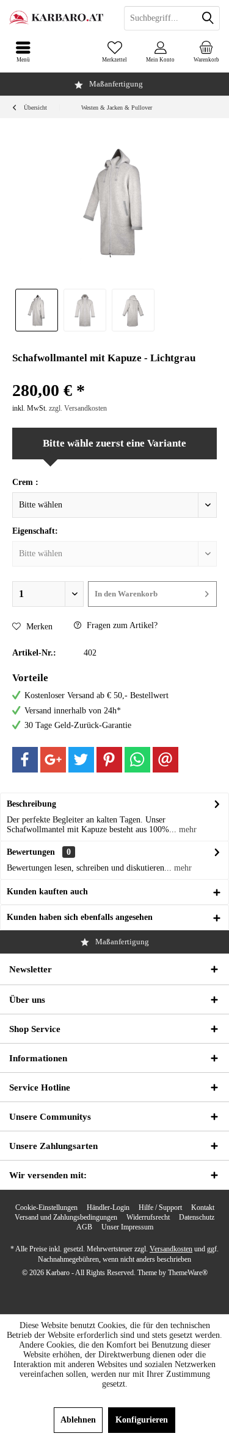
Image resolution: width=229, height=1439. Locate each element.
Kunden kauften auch (47, 891)
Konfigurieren (141, 1419)
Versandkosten (171, 1249)
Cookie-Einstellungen (46, 1207)
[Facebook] (25, 760)
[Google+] (53, 760)
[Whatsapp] (137, 760)
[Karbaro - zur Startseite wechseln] (57, 18)
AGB (84, 1227)
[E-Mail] (165, 760)
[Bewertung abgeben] (114, 374)
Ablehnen (78, 1419)
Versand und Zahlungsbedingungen (66, 1217)
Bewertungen (31, 852)
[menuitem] (206, 51)
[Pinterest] (109, 760)
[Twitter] (81, 760)
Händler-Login (108, 1207)
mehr (186, 829)
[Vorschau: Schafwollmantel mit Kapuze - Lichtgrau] (36, 310)
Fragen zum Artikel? (121, 625)
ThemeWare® (188, 1272)
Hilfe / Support (160, 1207)
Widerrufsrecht (148, 1217)
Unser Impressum (127, 1227)
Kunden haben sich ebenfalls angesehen (80, 917)
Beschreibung (31, 803)
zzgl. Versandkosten (78, 408)
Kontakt (202, 1207)
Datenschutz (196, 1217)
